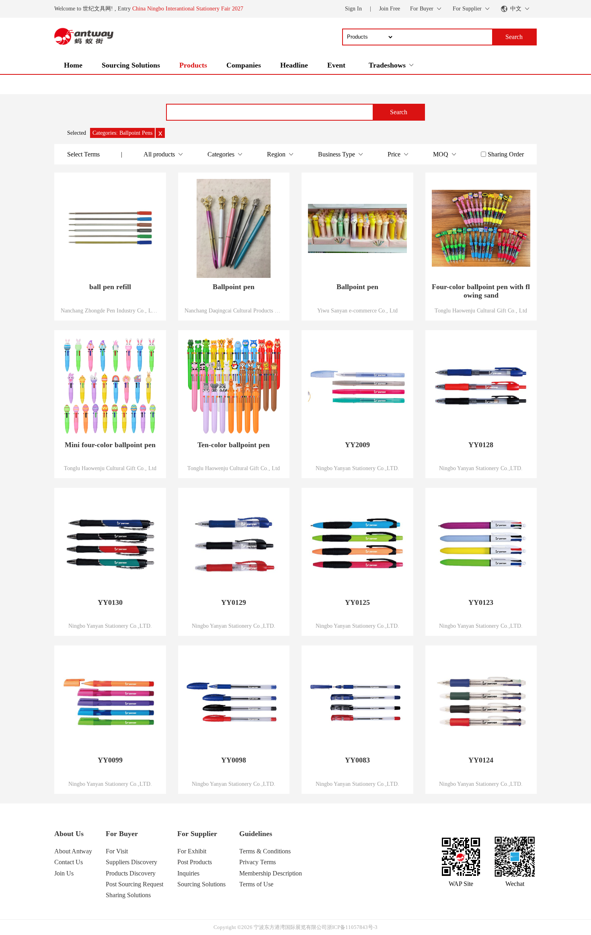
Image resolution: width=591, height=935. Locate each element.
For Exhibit (191, 851)
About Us (69, 834)
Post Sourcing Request (134, 884)
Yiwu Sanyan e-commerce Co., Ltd (357, 310)
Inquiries (188, 873)
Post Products (194, 862)
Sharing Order (506, 154)
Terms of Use (256, 884)
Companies (243, 65)
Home (73, 65)
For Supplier (197, 834)
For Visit (117, 851)
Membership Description (270, 873)
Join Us (64, 873)
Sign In (353, 9)
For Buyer (122, 834)
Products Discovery (131, 873)
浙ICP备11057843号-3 (352, 927)
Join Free (389, 9)
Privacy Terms (257, 862)
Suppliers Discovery (131, 862)
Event (336, 65)
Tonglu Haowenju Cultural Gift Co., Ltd (481, 310)
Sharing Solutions (128, 895)
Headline (294, 65)
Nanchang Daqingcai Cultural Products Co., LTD (234, 310)
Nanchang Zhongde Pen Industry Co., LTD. (110, 310)
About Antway (73, 851)
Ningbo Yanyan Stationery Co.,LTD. (357, 468)
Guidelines (255, 834)
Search (398, 112)
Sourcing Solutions (131, 65)
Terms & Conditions (265, 851)
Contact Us (68, 862)
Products (193, 65)
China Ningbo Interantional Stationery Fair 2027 (187, 9)
